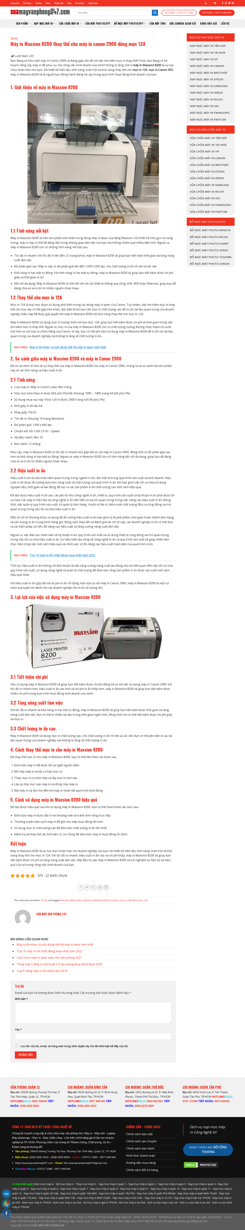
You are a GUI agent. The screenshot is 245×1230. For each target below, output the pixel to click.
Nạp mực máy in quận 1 (112, 1184)
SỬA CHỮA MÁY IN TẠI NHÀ (208, 145)
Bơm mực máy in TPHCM (36, 1202)
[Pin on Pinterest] (100, 888)
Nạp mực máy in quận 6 (44, 1188)
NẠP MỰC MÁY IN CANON (207, 66)
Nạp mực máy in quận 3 (172, 1184)
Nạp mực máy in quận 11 (196, 1188)
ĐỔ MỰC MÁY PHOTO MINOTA (210, 230)
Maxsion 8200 (68, 900)
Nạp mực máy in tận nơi (208, 46)
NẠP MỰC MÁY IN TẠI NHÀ (207, 52)
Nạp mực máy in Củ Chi (158, 1198)
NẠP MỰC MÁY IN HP (204, 59)
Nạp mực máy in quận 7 (74, 1188)
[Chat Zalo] (6, 1194)
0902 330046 (39, 1101)
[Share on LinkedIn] (106, 888)
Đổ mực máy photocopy (128, 23)
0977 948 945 (97, 1101)
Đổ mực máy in (65, 1184)
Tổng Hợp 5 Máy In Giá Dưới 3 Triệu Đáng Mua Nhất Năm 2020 (59, 964)
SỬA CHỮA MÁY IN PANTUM (208, 211)
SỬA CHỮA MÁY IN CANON (207, 158)
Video (48, 3)
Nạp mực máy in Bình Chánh (94, 1198)
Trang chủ (14, 3)
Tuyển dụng (93, 3)
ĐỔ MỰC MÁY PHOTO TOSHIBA (211, 257)
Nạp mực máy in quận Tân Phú (117, 1193)
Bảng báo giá (208, 23)
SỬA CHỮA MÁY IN (69, 23)
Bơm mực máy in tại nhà (67, 1202)
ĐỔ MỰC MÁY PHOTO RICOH (209, 237)
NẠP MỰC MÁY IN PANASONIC (210, 112)
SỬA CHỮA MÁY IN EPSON (207, 171)
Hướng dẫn (59, 3)
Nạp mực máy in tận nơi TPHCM (192, 1198)
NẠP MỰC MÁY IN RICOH (206, 99)
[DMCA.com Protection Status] (201, 1165)
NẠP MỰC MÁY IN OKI (204, 106)
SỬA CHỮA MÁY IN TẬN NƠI (208, 138)
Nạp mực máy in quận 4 (202, 1184)
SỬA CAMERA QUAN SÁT (182, 23)
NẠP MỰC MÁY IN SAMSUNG (209, 86)
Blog (69, 3)
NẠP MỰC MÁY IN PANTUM (208, 119)
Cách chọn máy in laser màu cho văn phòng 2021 (49, 958)
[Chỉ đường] (6, 1204)
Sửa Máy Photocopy (97, 23)
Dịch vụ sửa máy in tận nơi (162, 1202)
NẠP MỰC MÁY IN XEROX (206, 92)
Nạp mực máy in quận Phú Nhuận (156, 1193)
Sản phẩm (22, 23)
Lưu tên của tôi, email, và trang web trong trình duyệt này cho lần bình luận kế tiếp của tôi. (74, 1046)
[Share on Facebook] (80, 888)
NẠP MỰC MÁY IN (43, 23)
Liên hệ (225, 23)
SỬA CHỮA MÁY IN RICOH (207, 191)
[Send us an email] (233, 3)
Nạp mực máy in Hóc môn (128, 1198)
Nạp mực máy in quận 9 (134, 1188)
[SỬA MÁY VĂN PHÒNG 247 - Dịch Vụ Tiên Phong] (40, 12)
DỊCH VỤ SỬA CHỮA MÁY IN (207, 129)
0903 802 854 (154, 1101)
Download (79, 3)
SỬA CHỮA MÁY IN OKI (205, 198)
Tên (18, 1029)
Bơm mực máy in (44, 1184)
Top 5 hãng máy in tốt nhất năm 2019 (42, 971)
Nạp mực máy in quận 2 (142, 1184)
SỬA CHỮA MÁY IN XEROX (207, 178)
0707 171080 (190, 1101)
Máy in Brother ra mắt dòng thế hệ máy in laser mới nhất (55, 944)
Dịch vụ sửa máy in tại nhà (195, 1202)
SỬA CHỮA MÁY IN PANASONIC (210, 205)
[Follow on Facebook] (223, 3)
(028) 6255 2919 (86, 1105)
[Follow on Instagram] (226, 3)
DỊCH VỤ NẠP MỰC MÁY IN (206, 37)
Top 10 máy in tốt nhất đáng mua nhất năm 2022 (50, 951)
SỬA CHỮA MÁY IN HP (204, 151)
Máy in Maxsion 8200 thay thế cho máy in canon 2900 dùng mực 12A (112, 900)
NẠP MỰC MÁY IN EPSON (206, 79)
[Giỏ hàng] (215, 3)
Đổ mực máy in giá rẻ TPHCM (100, 1202)
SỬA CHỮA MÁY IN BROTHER (209, 165)
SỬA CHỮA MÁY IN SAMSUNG (209, 185)
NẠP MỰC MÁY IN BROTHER (208, 72)
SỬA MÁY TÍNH (157, 23)
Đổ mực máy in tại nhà (132, 1202)
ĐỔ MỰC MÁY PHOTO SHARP (209, 243)
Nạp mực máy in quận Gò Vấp (41, 1193)
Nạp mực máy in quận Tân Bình (79, 1193)
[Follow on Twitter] (229, 3)
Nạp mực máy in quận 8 (104, 1188)
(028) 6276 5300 (144, 1105)
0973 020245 (222, 1101)
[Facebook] (6, 1213)
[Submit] (155, 13)
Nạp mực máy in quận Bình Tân (57, 1198)
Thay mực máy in (86, 1184)
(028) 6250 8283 (29, 1105)
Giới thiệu (27, 3)
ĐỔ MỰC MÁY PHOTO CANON (209, 263)
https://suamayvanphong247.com (34, 1162)
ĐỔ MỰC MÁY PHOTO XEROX (209, 250)
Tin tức (38, 3)
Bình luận (21, 998)
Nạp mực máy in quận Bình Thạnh (197, 1193)
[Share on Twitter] (87, 888)
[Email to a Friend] (93, 888)
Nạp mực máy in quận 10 (165, 1188)
